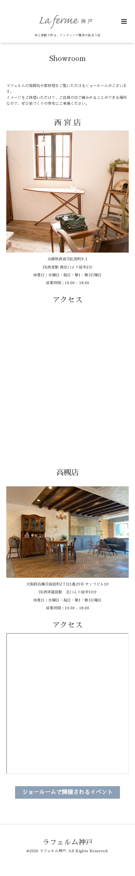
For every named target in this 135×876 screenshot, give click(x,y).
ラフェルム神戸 (67, 842)
